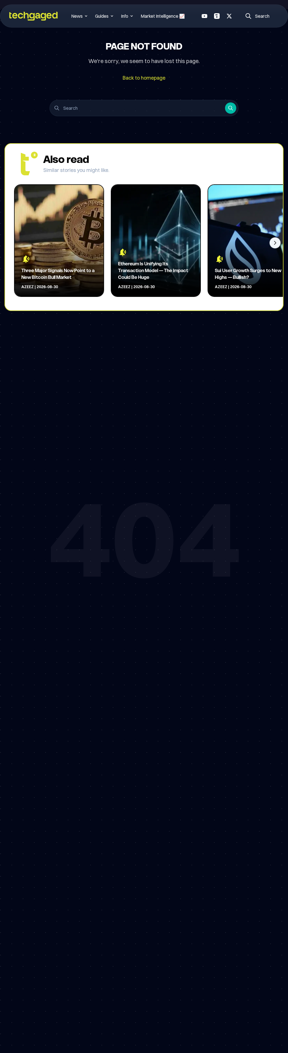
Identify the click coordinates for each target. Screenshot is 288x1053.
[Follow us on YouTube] (204, 16)
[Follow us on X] (229, 16)
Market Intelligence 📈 (163, 16)
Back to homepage (144, 78)
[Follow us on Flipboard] (216, 16)
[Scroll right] (275, 242)
